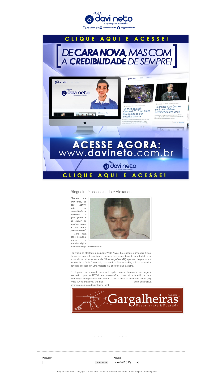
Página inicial (111, 336)
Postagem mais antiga (140, 336)
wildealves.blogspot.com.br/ (119, 281)
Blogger (160, 371)
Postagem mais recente (82, 336)
